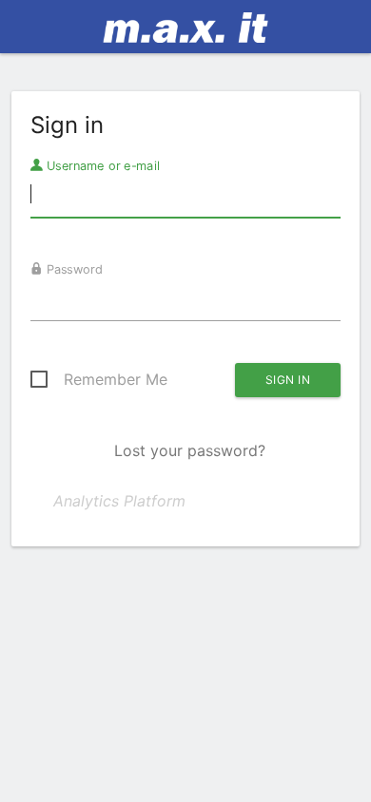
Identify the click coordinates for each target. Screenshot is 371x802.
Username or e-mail (101, 165)
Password (73, 269)
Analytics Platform (119, 500)
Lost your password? (189, 450)
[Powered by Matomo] (186, 32)
